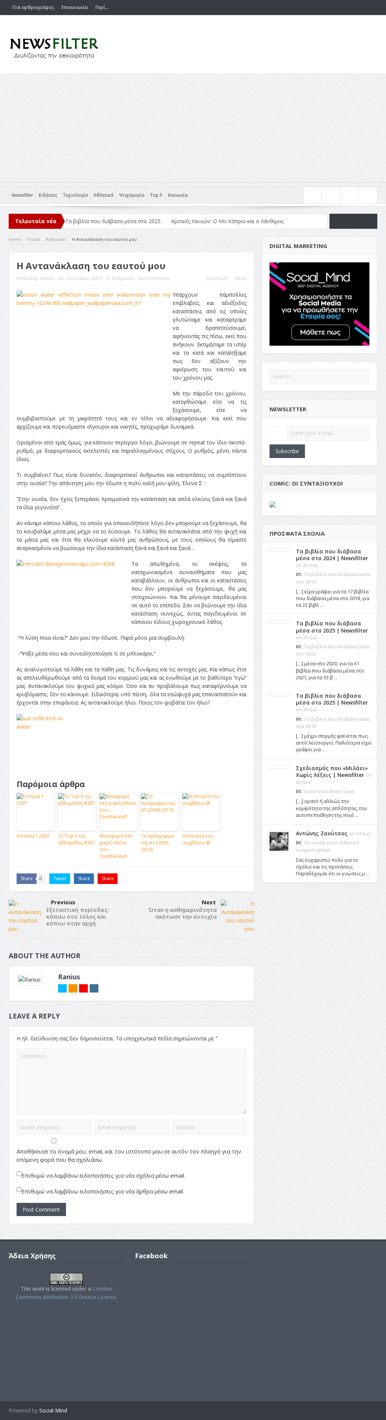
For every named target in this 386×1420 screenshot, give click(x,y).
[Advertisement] (193, 129)
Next (209, 902)
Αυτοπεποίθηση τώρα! (329, 791)
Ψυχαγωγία (131, 195)
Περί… (102, 7)
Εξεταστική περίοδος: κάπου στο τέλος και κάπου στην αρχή (77, 916)
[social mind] (319, 303)
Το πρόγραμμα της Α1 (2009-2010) (157, 843)
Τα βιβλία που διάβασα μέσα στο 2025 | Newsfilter (332, 627)
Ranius (47, 278)
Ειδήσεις (48, 195)
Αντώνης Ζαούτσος (322, 833)
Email (241, 278)
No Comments (153, 278)
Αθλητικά (103, 195)
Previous (63, 902)
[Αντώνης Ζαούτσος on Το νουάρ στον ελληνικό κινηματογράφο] (279, 840)
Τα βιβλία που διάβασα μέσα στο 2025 (113, 221)
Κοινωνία (178, 195)
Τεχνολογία (75, 195)
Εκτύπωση (217, 278)
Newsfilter (22, 195)
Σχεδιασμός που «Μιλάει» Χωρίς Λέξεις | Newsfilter (332, 771)
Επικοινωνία (74, 7)
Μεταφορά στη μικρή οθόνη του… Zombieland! (116, 846)
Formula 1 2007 (33, 836)
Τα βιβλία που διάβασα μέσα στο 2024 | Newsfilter (332, 555)
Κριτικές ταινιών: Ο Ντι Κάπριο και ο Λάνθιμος (227, 221)
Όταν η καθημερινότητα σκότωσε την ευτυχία (183, 913)
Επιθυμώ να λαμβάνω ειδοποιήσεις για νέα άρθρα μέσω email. (102, 1191)
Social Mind (53, 1410)
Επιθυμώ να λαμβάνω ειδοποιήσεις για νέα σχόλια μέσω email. (103, 1175)
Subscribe (287, 451)
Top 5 (156, 195)
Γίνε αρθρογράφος (33, 7)
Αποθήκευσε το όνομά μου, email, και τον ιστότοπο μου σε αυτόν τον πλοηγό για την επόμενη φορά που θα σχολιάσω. (129, 1155)
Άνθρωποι (123, 278)
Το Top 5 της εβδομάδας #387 (76, 839)
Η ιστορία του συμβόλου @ (198, 839)
